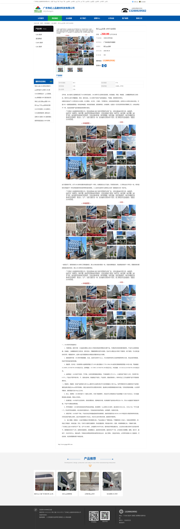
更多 (51, 81)
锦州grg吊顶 (134, 494)
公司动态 (111, 18)
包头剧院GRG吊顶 (89, 494)
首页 (41, 23)
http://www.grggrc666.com (65, 444)
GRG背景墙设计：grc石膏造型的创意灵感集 (43, 93)
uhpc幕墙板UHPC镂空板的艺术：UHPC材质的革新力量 (43, 97)
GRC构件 (39, 46)
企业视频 (69, 18)
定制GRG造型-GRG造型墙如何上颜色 (43, 117)
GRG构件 (54, 23)
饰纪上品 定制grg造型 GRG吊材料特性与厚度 (43, 101)
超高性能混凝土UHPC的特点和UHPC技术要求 (43, 120)
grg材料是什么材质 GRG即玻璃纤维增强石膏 (43, 90)
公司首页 (41, 18)
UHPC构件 (39, 42)
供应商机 (55, 18)
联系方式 (139, 18)
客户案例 (125, 18)
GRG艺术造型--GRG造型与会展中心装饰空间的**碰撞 (43, 109)
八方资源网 (49, 517)
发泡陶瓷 (39, 38)
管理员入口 (62, 517)
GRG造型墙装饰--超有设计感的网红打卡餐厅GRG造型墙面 (43, 113)
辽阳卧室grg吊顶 (67, 494)
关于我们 (83, 18)
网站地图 (68, 517)
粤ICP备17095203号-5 (58, 512)
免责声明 (55, 517)
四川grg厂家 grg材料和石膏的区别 (43, 105)
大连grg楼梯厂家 (112, 494)
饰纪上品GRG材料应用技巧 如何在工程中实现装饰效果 (43, 86)
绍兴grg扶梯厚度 (44, 494)
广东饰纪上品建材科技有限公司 (72, 512)
